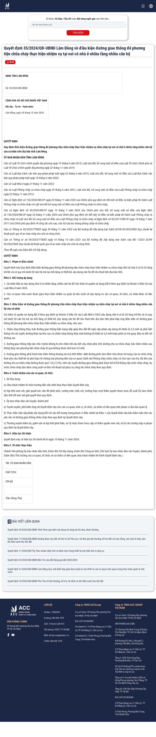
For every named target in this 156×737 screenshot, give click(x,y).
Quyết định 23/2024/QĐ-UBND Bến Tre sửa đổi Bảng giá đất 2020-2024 (42, 560)
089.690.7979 (56, 641)
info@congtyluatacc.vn (59, 635)
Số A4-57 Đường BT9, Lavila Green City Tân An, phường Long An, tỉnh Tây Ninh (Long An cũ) (130, 669)
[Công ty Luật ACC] (7, 6)
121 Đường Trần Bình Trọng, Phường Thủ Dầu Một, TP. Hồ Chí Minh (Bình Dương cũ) (131, 632)
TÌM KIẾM (78, 32)
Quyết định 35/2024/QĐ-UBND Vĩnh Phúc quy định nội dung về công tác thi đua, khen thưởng (53, 529)
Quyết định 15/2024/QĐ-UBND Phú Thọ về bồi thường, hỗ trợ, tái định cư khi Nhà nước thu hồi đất (55, 581)
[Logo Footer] (22, 610)
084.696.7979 (58, 618)
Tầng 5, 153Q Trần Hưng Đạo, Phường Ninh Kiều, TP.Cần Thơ (128, 659)
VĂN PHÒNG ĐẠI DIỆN (125, 623)
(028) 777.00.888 (61, 629)
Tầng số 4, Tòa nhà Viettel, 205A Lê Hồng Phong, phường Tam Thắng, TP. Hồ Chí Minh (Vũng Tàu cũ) (131, 680)
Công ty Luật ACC (57, 623)
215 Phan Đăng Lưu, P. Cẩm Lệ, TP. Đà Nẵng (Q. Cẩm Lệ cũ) (130, 650)
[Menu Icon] (143, 6)
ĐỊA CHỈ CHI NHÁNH (84, 621)
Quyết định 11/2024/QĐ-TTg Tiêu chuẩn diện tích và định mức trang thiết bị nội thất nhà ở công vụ (56, 550)
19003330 (55, 612)
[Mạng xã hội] (8, 635)
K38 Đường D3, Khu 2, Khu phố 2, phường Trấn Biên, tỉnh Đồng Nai (129, 642)
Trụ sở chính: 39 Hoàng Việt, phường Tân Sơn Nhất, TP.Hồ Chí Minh (131, 616)
